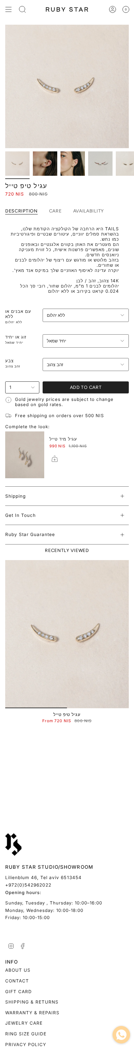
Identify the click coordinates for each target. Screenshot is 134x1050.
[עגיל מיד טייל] (24, 454)
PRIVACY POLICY (25, 1044)
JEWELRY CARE (24, 1023)
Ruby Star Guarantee (30, 534)
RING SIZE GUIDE (26, 1033)
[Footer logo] (13, 844)
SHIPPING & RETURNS (32, 1002)
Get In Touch (20, 515)
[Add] (54, 459)
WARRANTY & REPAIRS (32, 1012)
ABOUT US (18, 970)
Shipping (15, 496)
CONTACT (17, 980)
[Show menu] (8, 9)
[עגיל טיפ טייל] (67, 634)
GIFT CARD (18, 991)
